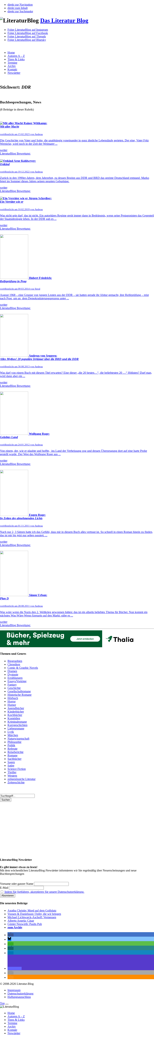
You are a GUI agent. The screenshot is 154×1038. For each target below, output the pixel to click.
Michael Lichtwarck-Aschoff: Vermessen (32, 917)
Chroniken (14, 664)
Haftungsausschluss (19, 996)
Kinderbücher (16, 711)
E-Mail (4, 887)
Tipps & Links (16, 59)
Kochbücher (15, 715)
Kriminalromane (17, 721)
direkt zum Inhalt (18, 8)
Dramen (12, 671)
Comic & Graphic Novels (23, 667)
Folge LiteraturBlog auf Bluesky (27, 39)
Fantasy (12, 684)
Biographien (15, 661)
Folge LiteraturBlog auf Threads (27, 36)
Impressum (14, 990)
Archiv (12, 66)
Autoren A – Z (16, 56)
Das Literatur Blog (64, 20)
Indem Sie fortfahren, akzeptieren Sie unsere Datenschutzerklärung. (44, 891)
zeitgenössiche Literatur (21, 779)
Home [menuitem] (11, 1013)
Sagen (11, 762)
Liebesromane (16, 728)
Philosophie (14, 742)
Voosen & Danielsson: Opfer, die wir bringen (34, 913)
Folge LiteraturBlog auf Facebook (28, 33)
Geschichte (14, 688)
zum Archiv (15, 927)
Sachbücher (14, 758)
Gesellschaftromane (19, 691)
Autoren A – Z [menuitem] (16, 1016)
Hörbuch (13, 698)
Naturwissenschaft (18, 738)
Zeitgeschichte (16, 782)
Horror (12, 701)
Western (12, 775)
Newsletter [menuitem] (14, 1033)
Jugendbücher (16, 708)
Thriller (12, 772)
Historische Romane (20, 694)
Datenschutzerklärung (20, 993)
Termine (12, 62)
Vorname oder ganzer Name (16, 883)
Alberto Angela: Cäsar (21, 920)
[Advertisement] (77, 828)
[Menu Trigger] (6, 1004)
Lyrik (11, 731)
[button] (11, 934)
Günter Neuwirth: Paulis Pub (25, 924)
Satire (11, 765)
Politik (11, 745)
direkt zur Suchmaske (20, 11)
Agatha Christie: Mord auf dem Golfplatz (32, 910)
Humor (12, 704)
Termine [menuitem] (12, 1023)
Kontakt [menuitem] (12, 1029)
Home (11, 52)
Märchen (13, 735)
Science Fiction (17, 768)
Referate (12, 748)
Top (2, 1003)
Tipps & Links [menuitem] (16, 1019)
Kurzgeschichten (17, 725)
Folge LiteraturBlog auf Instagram (28, 29)
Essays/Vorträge (17, 681)
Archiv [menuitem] (12, 1026)
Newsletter (14, 72)
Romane (12, 755)
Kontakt (12, 69)
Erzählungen (15, 677)
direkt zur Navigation (20, 4)
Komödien (14, 718)
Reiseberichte (15, 752)
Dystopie (13, 674)
